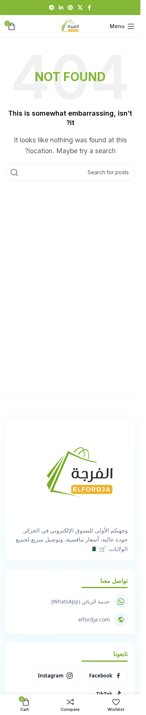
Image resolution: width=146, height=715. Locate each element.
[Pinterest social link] (70, 8)
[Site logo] (70, 25)
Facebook (100, 675)
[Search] (14, 172)
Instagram (51, 675)
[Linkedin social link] (61, 8)
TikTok (104, 694)
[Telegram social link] (52, 8)
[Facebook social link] (89, 8)
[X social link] (80, 8)
